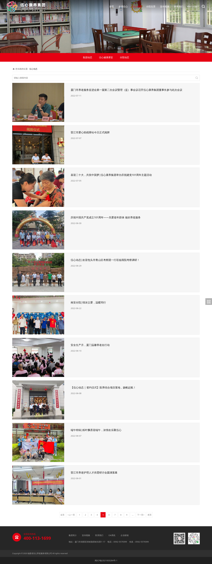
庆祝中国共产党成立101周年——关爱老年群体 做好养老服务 (106, 217)
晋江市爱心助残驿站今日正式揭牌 (90, 132)
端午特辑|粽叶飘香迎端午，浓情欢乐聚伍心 (96, 430)
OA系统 (111, 535)
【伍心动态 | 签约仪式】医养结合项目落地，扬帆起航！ (103, 387)
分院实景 (150, 6)
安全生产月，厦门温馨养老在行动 (90, 345)
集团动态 (87, 57)
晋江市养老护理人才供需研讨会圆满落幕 (94, 472)
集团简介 (73, 535)
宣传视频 (164, 6)
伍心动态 (137, 6)
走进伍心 (123, 6)
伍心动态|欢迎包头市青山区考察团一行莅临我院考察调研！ (105, 260)
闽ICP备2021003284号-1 (106, 560)
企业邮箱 (125, 535)
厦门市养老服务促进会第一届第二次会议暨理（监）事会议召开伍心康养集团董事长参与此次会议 (126, 90)
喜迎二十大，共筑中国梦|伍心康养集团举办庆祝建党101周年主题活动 (111, 175)
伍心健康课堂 (106, 57)
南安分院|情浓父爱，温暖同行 (88, 302)
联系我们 (178, 6)
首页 (111, 6)
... (133, 514)
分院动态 (124, 57)
